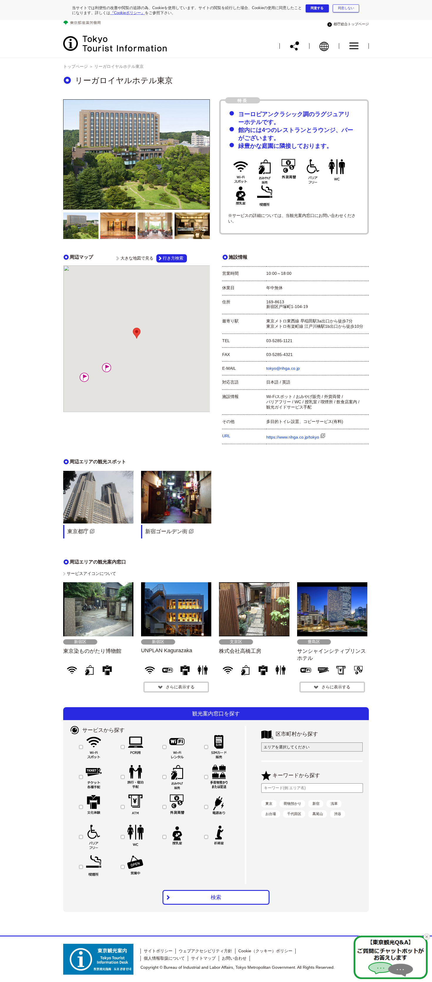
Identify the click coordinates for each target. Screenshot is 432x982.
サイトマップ (203, 958)
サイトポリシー (158, 950)
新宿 (315, 804)
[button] (84, 377)
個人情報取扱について (164, 958)
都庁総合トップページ (350, 24)
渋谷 (337, 814)
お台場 (270, 814)
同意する (317, 8)
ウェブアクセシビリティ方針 (205, 950)
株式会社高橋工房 (240, 651)
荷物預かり (292, 804)
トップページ (75, 66)
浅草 (334, 804)
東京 (268, 804)
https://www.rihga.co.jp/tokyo (292, 437)
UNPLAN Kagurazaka (166, 650)
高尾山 (317, 814)
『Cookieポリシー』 (127, 13)
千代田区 (294, 814)
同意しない (346, 8)
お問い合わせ (234, 958)
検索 (216, 897)
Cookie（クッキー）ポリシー (265, 950)
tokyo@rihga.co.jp (283, 368)
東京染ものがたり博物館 (92, 651)
